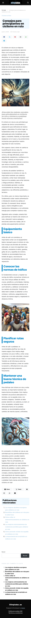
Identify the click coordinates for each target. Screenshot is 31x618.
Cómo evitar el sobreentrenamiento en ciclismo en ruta (17, 519)
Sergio (23, 608)
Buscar (3, 552)
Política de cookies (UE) (15, 611)
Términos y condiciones (15, 613)
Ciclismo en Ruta (6, 15)
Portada (4, 10)
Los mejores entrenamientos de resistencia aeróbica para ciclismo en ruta (16, 527)
